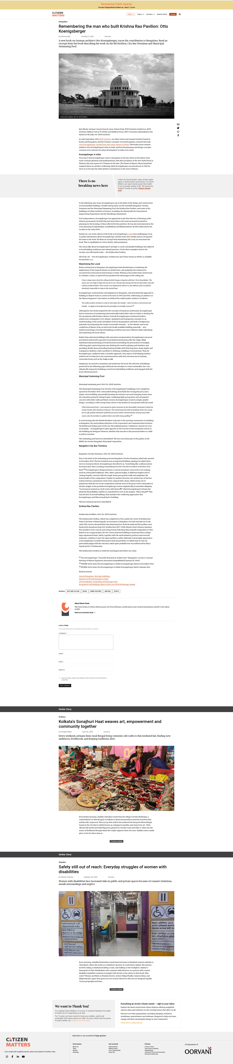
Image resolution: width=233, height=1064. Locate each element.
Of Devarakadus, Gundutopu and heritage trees (98, 582)
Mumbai (62, 862)
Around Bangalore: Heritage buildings (94, 576)
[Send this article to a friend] (178, 124)
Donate (172, 14)
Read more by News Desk (84, 612)
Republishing (149, 1050)
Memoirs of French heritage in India (93, 579)
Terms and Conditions (152, 1048)
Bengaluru (63, 22)
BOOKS (85, 591)
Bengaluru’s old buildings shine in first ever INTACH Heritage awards (107, 584)
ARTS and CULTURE (73, 591)
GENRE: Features (95, 591)
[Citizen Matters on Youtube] (23, 1056)
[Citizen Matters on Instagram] (7, 1056)
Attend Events (113, 1048)
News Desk (65, 36)
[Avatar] (65, 609)
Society (108, 36)
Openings (76, 1052)
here (91, 259)
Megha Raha (66, 732)
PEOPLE (116, 591)
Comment (63, 633)
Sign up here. (100, 1036)
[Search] (180, 14)
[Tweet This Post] (178, 128)
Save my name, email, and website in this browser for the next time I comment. (84, 679)
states (130, 234)
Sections (149, 14)
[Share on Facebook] (178, 135)
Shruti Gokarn (67, 877)
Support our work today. (81, 1020)
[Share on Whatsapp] (178, 132)
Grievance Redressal (151, 1054)
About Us (76, 1047)
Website (62, 670)
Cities (130, 14)
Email (61, 662)
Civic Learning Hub (115, 1050)
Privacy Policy (149, 1047)
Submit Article (162, 14)
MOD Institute (105, 139)
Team (74, 1048)
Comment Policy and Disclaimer (155, 1052)
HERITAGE (108, 591)
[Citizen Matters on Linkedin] (17, 1056)
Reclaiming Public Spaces (116, 4)
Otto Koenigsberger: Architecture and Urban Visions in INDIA (104, 145)
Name (61, 654)
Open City (112, 1052)
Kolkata (62, 717)
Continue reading (116, 841)
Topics (140, 14)
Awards (75, 1050)
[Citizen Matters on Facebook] (12, 1056)
